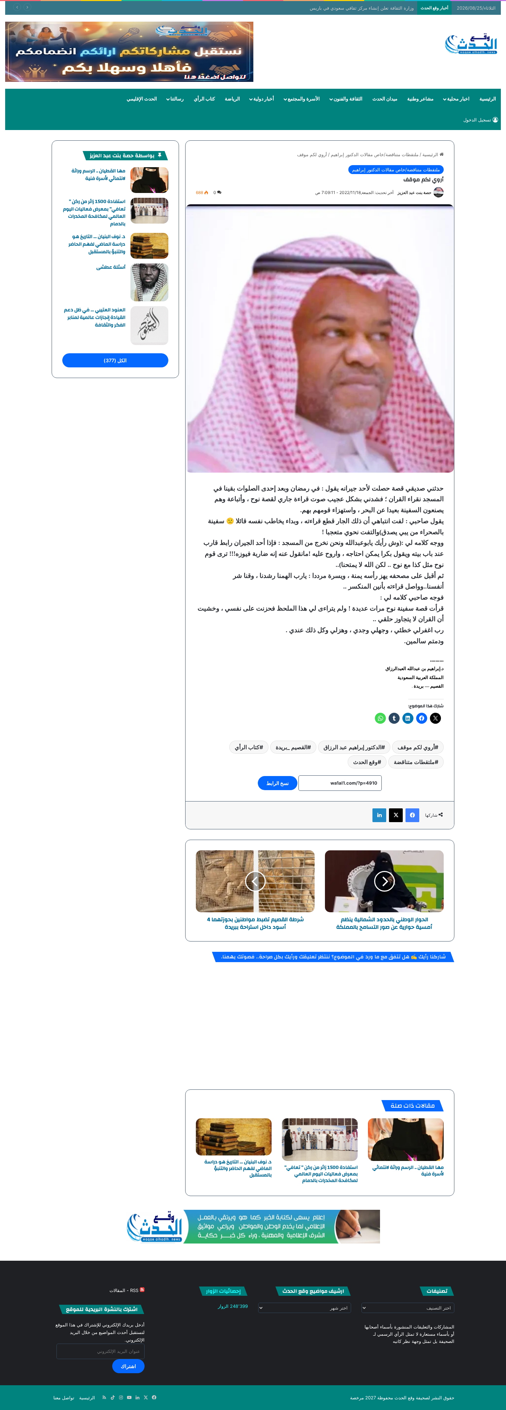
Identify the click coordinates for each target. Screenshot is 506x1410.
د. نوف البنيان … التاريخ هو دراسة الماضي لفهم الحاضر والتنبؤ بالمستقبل (238, 1169)
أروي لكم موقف (416, 747)
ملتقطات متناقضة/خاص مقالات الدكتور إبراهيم (375, 154)
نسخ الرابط (277, 783)
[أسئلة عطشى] (149, 282)
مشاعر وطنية (420, 99)
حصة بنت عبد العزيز (414, 192)
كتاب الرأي (204, 99)
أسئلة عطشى (110, 267)
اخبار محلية (458, 99)
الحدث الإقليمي (142, 99)
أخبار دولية (263, 99)
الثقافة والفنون (348, 99)
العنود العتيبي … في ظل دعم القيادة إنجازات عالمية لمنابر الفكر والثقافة (94, 317)
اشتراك (128, 1366)
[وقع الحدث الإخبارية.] (471, 44)
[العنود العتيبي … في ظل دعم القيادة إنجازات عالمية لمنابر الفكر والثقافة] (149, 325)
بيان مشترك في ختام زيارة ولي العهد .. (377, 8)
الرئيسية (487, 99)
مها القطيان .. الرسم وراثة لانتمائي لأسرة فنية (408, 1170)
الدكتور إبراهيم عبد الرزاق (352, 747)
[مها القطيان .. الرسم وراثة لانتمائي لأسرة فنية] (406, 1139)
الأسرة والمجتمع (304, 99)
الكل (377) (115, 360)
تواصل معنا (63, 1397)
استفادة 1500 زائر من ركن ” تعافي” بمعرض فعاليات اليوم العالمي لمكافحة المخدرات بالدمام (321, 1174)
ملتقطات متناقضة (414, 761)
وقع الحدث (365, 761)
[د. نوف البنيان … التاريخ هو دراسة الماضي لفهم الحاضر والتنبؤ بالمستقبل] (234, 1136)
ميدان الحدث (385, 99)
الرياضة (232, 99)
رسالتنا (177, 99)
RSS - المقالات (124, 1290)
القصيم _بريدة (291, 747)
